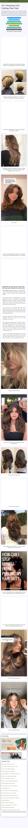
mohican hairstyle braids (14, 25)
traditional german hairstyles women (14, 29)
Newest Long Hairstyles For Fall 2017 (9, 805)
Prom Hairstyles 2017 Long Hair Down (9, 785)
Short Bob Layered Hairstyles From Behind (10, 797)
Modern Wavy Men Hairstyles (8, 802)
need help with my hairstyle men (14, 21)
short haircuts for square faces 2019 (14, 31)
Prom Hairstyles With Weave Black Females (11, 809)
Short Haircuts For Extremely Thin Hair (10, 766)
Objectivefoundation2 (14, 1)
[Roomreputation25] (14, 744)
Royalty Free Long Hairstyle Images (9, 776)
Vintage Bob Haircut (6, 800)
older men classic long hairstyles (14, 27)
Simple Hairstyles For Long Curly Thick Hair (11, 773)
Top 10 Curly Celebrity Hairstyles (8, 768)
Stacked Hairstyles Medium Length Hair (10, 795)
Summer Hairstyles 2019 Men (8, 778)
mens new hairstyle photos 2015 (14, 17)
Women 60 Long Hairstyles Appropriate (10, 780)
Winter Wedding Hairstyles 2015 (8, 783)
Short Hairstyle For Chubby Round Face (10, 790)
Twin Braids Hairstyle (6, 788)
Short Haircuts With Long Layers (8, 764)
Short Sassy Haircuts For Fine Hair (9, 793)
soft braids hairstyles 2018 (14, 19)
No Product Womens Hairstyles (8, 771)
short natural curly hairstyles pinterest (14, 23)
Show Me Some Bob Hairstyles (8, 807)
